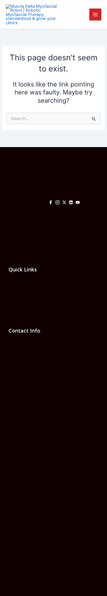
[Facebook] (51, 203)
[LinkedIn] (71, 203)
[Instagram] (57, 203)
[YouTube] (78, 203)
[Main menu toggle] (95, 14)
